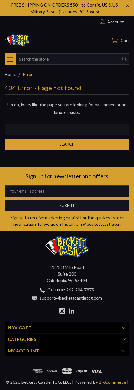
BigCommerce (112, 382)
